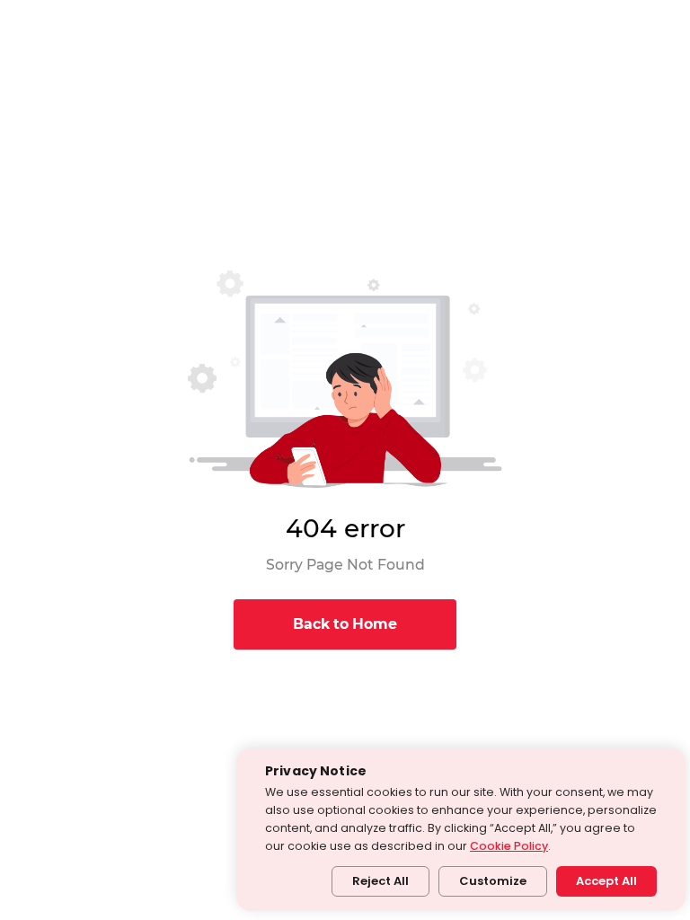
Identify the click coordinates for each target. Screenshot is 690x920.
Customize (492, 880)
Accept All (606, 880)
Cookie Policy (509, 846)
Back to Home (345, 623)
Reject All (380, 880)
